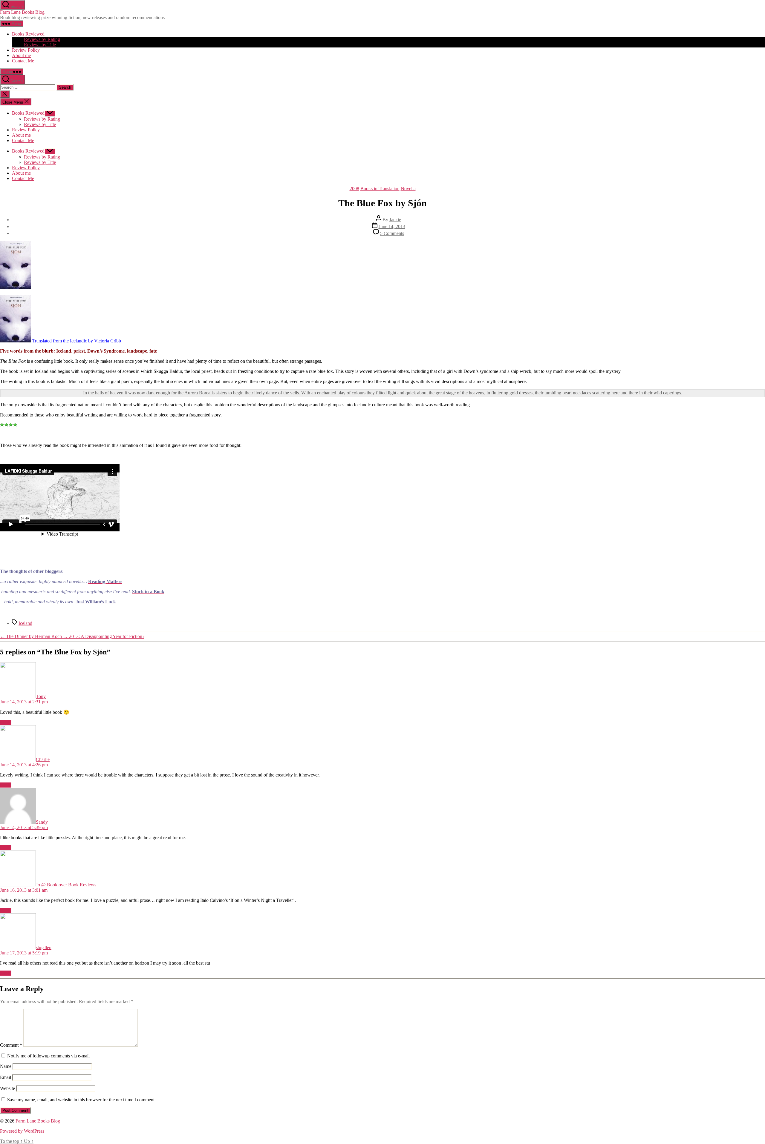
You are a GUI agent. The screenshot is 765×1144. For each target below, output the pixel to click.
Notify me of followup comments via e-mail (48, 1055)
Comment (11, 1045)
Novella (408, 188)
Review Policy (26, 50)
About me (21, 55)
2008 (354, 188)
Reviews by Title (40, 44)
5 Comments (392, 233)
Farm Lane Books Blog (22, 12)
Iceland (25, 623)
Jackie (395, 219)
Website (7, 1088)
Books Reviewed (28, 33)
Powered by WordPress (22, 1131)
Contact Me (23, 60)
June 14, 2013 (392, 226)
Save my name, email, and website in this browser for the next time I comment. (81, 1099)
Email (5, 1077)
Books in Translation (380, 188)
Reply (5, 722)
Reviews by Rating (42, 39)
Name (5, 1066)
